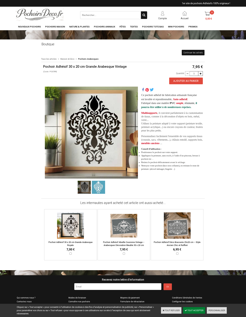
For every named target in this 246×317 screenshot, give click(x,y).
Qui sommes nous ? (26, 298)
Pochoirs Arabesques (88, 59)
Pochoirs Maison (55, 26)
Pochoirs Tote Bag (153, 26)
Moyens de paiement (130, 298)
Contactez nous (24, 301)
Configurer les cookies (182, 301)
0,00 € (208, 18)
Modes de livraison (77, 298)
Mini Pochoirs (176, 26)
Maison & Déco (67, 59)
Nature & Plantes (79, 26)
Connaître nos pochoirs (79, 301)
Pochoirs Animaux (104, 26)
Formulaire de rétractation (132, 301)
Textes (134, 26)
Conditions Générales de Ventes (187, 298)
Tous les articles (49, 59)
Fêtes (122, 26)
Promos (192, 26)
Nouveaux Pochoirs (29, 26)
